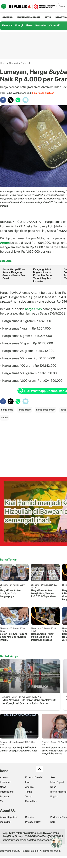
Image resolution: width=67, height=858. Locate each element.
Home (3, 63)
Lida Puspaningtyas (43, 92)
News (3, 786)
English (54, 796)
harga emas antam (45, 409)
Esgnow (4, 796)
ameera (7, 17)
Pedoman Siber (58, 817)
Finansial (7, 25)
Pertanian (40, 25)
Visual (28, 796)
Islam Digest (57, 782)
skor (47, 17)
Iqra (27, 782)
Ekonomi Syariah (28, 17)
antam (4, 417)
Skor (52, 777)
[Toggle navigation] (3, 6)
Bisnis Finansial (58, 791)
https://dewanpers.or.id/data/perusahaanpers (27, 839)
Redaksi (29, 817)
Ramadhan (31, 801)
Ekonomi (13, 63)
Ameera (4, 777)
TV (1, 801)
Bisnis (29, 25)
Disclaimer (5, 821)
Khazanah (5, 782)
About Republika (9, 817)
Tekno (28, 791)
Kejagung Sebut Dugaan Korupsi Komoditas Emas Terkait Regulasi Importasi (42, 275)
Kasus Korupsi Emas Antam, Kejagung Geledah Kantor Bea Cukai (14, 274)
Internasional (7, 791)
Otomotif (54, 25)
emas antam (25, 409)
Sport (53, 786)
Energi (19, 25)
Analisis (29, 786)
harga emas (33, 309)
